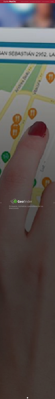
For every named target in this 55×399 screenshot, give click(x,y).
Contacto (52, 1)
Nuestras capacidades (24, 1)
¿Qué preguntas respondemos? (35, 1)
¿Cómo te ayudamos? (45, 1)
